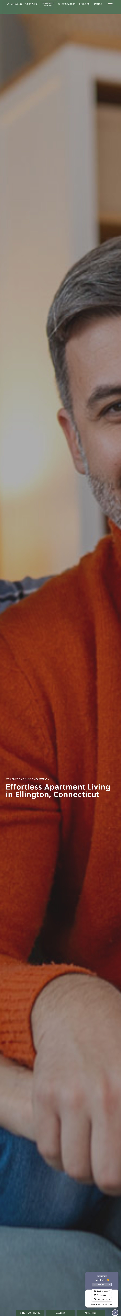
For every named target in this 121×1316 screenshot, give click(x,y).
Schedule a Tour (67, 4)
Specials (98, 4)
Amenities (91, 1312)
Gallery (60, 1312)
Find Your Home (30, 1312)
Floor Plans (31, 4)
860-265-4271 (17, 4)
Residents (84, 4)
